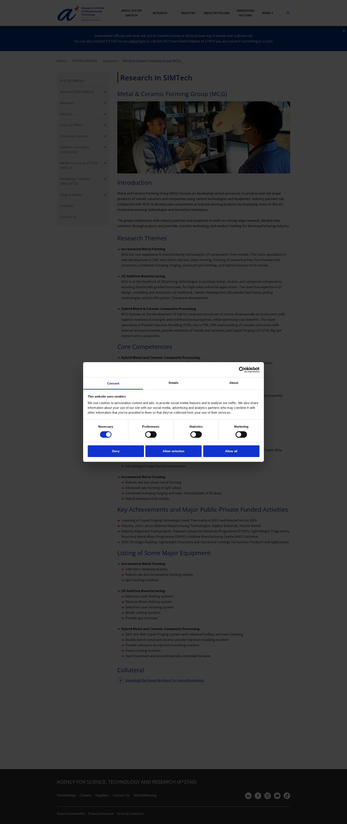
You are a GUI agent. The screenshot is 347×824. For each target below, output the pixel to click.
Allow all (231, 451)
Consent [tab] (113, 383)
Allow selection (174, 451)
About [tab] (233, 382)
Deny (115, 451)
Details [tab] (174, 382)
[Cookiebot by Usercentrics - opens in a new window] (241, 370)
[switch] (151, 434)
